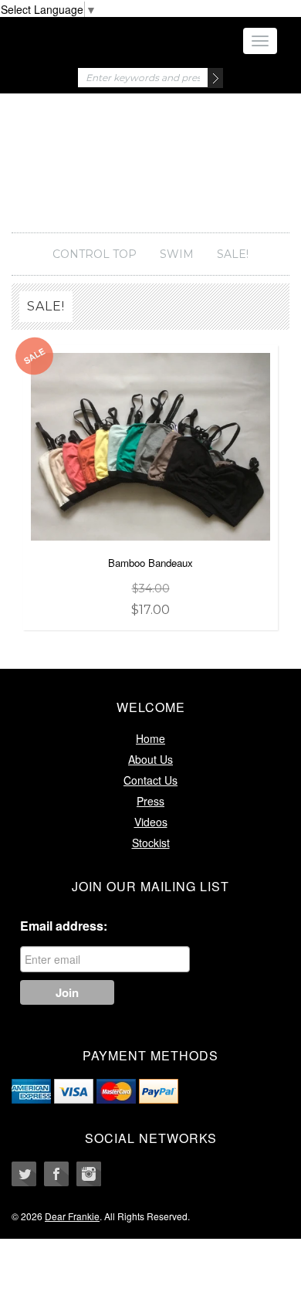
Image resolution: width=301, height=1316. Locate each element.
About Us (150, 759)
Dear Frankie (150, 170)
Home (150, 738)
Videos (150, 821)
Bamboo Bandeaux (150, 585)
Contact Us (150, 780)
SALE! (233, 254)
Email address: (63, 925)
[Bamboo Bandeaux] (150, 445)
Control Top (94, 254)
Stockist (151, 842)
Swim (177, 254)
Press (150, 801)
